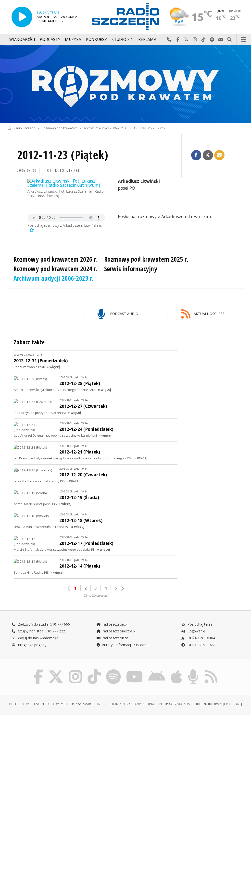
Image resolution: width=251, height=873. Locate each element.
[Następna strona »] (122, 588)
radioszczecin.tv (115, 638)
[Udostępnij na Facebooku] (196, 155)
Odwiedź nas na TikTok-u (203, 39)
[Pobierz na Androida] (157, 670)
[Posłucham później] (31, 230)
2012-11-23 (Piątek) (62, 155)
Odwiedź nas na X (186, 39)
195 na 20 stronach (95, 596)
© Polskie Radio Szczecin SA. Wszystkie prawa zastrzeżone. (56, 704)
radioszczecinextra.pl (119, 631)
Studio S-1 (122, 39)
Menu (244, 39)
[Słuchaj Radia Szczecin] (22, 17)
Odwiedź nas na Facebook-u (178, 39)
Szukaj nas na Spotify (212, 39)
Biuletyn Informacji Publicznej (125, 644)
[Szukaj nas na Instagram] (75, 670)
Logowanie (196, 631)
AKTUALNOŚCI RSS (209, 313)
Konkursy (96, 39)
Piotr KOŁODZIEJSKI (62, 170)
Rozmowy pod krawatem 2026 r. (55, 259)
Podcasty (50, 39)
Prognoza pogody (31, 644)
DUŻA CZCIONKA (201, 638)
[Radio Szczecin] (125, 16)
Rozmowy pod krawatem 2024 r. (55, 268)
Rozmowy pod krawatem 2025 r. (146, 259)
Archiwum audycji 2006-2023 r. (105, 128)
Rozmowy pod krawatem (59, 128)
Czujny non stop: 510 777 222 (41, 631)
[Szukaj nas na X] (56, 670)
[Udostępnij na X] (208, 155)
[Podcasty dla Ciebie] (193, 670)
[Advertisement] (66, 756)
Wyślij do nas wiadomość (220, 39)
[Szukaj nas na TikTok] (94, 670)
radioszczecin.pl (114, 624)
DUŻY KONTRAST (201, 644)
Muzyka (73, 39)
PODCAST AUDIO (123, 313)
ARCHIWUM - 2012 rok (149, 128)
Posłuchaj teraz (199, 624)
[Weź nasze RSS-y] (211, 670)
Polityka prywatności (175, 704)
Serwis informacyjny (130, 268)
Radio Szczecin (24, 128)
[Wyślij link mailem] (219, 155)
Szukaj (229, 39)
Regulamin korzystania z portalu (131, 704)
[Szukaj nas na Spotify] (113, 670)
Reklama (147, 39)
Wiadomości (22, 39)
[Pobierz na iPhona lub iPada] (176, 670)
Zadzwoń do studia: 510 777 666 (43, 624)
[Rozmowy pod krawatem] (125, 84)
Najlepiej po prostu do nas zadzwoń (169, 39)
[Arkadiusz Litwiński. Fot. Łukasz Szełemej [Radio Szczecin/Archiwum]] (66, 183)
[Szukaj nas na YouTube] (135, 670)
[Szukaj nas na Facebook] (38, 670)
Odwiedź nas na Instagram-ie (195, 39)
